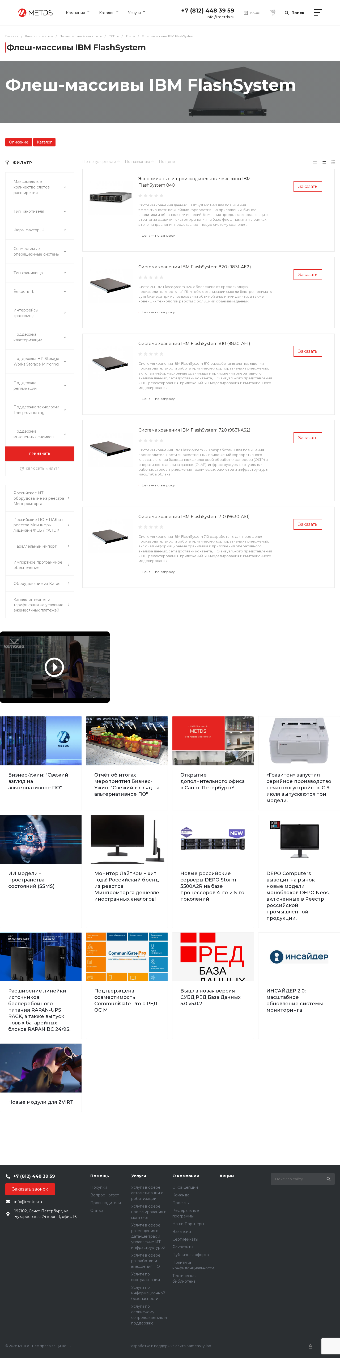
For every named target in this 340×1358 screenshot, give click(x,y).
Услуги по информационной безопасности (148, 1293)
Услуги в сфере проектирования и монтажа (149, 1212)
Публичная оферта (190, 1254)
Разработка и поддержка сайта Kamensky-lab (170, 1346)
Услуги (138, 1175)
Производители (105, 1202)
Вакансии (181, 1231)
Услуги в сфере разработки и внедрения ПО (145, 1261)
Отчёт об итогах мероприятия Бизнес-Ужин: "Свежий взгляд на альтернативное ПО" (126, 784)
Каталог (44, 142)
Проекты (180, 1202)
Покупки (98, 1187)
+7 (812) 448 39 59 (207, 10)
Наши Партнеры (188, 1223)
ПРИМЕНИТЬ (39, 454)
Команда (180, 1195)
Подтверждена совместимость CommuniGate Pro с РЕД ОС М (125, 1000)
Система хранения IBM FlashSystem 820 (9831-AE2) (194, 266)
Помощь (99, 1175)
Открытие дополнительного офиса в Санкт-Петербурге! (212, 781)
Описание (18, 142)
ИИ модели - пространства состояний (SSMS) (31, 880)
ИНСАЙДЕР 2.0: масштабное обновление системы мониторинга (294, 1000)
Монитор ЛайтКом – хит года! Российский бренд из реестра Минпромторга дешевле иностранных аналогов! (126, 886)
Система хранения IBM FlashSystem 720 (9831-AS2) (194, 430)
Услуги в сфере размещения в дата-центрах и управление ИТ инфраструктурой (148, 1236)
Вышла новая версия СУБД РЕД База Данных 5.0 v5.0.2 (210, 997)
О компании (185, 1175)
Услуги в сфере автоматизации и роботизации (147, 1193)
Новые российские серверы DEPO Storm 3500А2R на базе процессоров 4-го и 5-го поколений (212, 886)
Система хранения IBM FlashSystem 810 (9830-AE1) (194, 343)
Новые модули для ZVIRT (40, 1102)
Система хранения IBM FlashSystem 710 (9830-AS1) (194, 516)
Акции (226, 1175)
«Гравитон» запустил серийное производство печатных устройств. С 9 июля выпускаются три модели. (298, 787)
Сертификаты (185, 1239)
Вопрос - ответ (104, 1195)
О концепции (185, 1187)
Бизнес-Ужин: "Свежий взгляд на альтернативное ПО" (38, 781)
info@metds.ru (220, 17)
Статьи (96, 1210)
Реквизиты (182, 1247)
